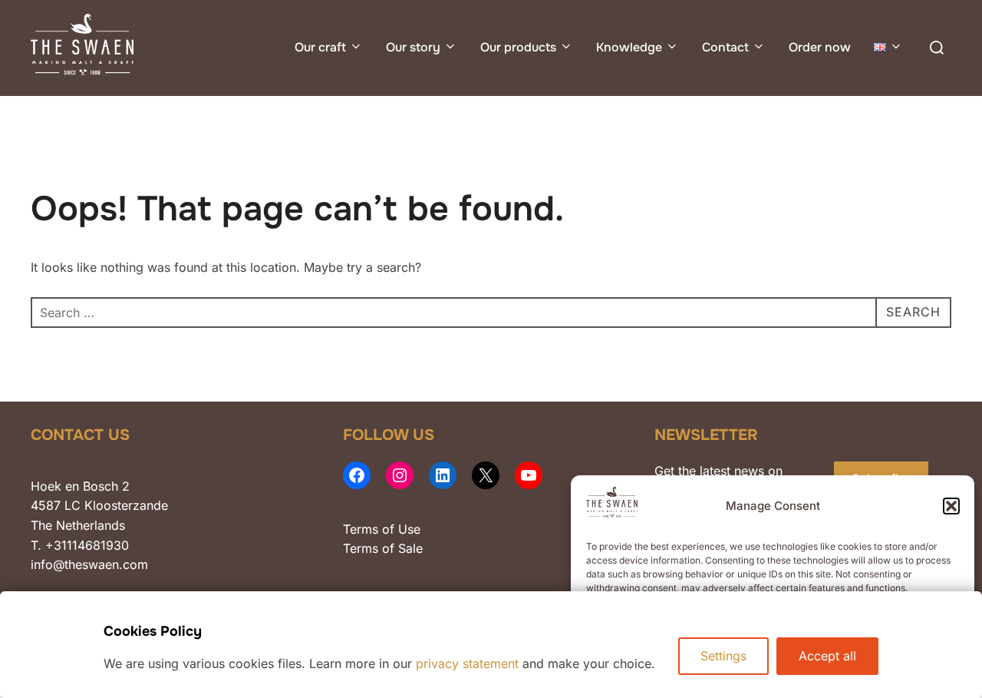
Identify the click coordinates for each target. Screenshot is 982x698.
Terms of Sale (383, 548)
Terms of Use (381, 529)
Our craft (320, 47)
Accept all (827, 655)
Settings (723, 655)
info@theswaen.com (89, 564)
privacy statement (467, 663)
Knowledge (629, 47)
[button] (951, 506)
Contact (725, 47)
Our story (413, 47)
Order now (820, 47)
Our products (518, 47)
